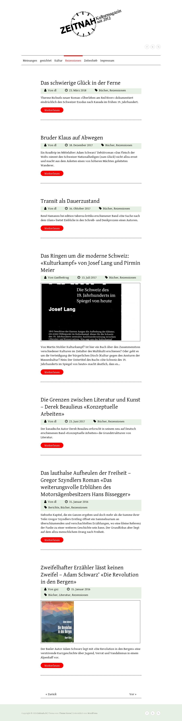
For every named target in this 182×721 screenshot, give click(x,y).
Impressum (107, 60)
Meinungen (30, 60)
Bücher (103, 90)
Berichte (53, 507)
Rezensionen (73, 60)
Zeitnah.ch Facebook (147, 47)
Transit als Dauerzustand (70, 201)
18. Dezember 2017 (81, 145)
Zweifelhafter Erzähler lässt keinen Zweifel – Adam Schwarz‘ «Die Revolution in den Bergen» (89, 574)
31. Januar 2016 (78, 502)
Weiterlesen (52, 110)
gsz (56, 589)
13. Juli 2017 (89, 277)
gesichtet (46, 60)
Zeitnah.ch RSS (158, 47)
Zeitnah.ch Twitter (153, 47)
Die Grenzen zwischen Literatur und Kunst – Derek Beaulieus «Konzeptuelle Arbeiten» (90, 407)
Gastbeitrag (61, 277)
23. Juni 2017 (77, 421)
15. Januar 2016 (80, 589)
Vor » (132, 694)
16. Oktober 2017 (79, 208)
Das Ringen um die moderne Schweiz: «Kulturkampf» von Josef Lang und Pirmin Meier (90, 263)
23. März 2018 (77, 90)
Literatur (65, 595)
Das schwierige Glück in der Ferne (80, 83)
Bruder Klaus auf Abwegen (72, 137)
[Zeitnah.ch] (89, 21)
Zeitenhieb (90, 60)
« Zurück (51, 694)
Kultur (58, 60)
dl (55, 90)
